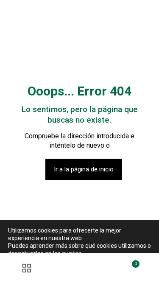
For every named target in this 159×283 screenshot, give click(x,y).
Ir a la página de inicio (84, 169)
